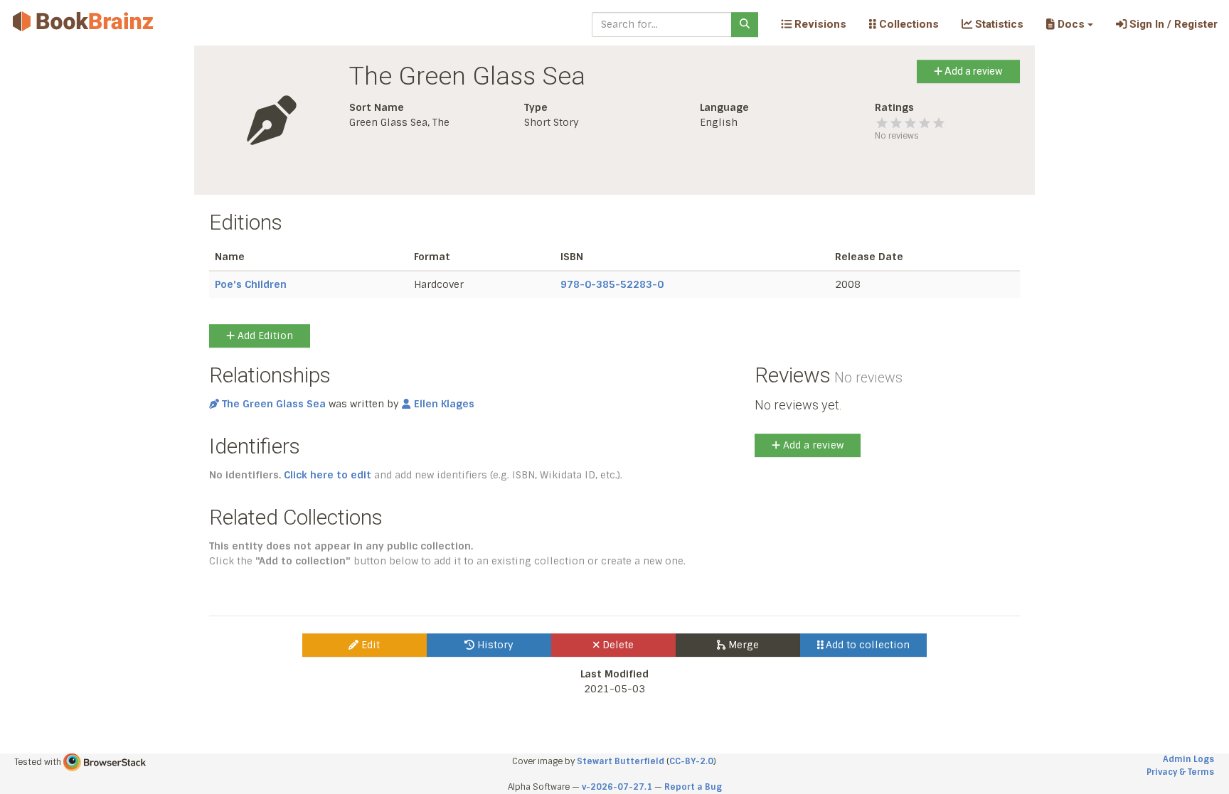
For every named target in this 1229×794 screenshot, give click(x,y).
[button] (1069, 24)
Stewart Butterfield (620, 761)
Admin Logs (1188, 759)
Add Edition (264, 335)
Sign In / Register (1172, 24)
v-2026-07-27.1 (617, 787)
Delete (617, 644)
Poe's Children (251, 284)
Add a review (972, 71)
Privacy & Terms (1180, 772)
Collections (907, 24)
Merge (742, 644)
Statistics (997, 24)
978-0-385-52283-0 (612, 284)
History (494, 644)
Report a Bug (693, 787)
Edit (369, 644)
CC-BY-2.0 (691, 761)
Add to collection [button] (866, 644)
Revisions (819, 24)
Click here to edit (327, 474)
